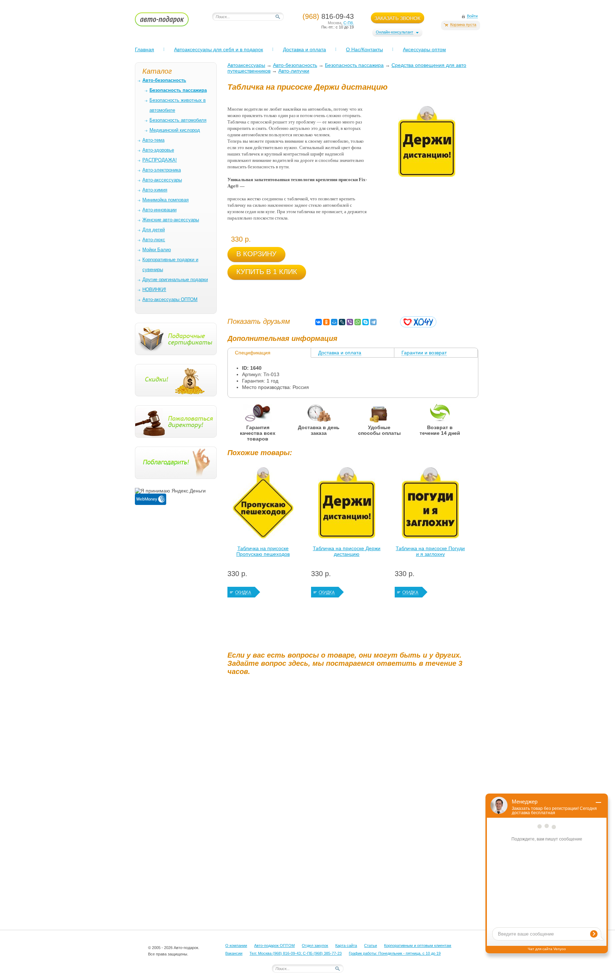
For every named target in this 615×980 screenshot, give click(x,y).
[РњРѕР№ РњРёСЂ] (334, 322)
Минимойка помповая (165, 199)
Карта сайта (346, 945)
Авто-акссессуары (162, 180)
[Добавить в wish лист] (418, 321)
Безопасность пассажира (354, 65)
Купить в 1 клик (266, 271)
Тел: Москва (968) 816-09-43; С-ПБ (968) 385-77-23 (295, 953)
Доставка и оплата (304, 49)
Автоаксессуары (246, 65)
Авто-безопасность (295, 65)
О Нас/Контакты (364, 49)
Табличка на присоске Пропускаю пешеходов (263, 551)
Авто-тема (153, 140)
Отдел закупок (315, 945)
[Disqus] (353, 770)
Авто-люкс (153, 239)
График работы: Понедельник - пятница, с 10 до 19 (395, 953)
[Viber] (350, 322)
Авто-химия (154, 190)
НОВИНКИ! (154, 289)
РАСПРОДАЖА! (159, 160)
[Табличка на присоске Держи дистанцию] (346, 504)
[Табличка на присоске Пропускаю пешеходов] (263, 504)
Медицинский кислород (174, 130)
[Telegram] (373, 322)
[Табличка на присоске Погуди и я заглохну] (430, 504)
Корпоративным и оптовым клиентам (417, 945)
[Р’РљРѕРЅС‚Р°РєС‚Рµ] (318, 322)
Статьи (370, 945)
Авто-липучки (293, 71)
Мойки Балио (156, 249)
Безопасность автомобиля (177, 120)
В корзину (256, 254)
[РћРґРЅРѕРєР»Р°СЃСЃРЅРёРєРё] (326, 322)
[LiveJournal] (342, 322)
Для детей (153, 229)
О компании (236, 945)
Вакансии (233, 953)
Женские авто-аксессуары (170, 219)
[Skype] (365, 322)
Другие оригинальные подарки (175, 279)
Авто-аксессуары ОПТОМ (170, 299)
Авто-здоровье (158, 150)
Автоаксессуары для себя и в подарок (218, 49)
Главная (144, 49)
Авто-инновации (159, 209)
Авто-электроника (161, 170)
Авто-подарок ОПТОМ (274, 945)
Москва (334, 23)
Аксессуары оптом (424, 49)
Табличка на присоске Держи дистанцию (346, 551)
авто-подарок (168, 21)
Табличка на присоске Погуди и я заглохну (430, 551)
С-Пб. (348, 23)
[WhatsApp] (357, 322)
